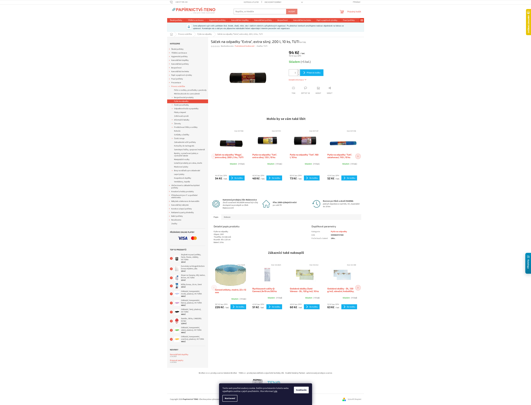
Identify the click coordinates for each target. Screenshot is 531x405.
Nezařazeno (176, 220)
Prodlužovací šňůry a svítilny (186, 127)
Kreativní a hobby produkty (182, 191)
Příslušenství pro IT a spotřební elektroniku (184, 196)
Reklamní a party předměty (182, 212)
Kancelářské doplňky (180, 60)
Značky (174, 223)
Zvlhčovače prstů (181, 116)
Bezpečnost (176, 67)
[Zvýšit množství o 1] (298, 71)
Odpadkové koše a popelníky (186, 108)
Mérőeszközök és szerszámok (187, 93)
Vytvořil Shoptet (354, 399)
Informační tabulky (181, 120)
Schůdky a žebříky (181, 134)
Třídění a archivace (179, 53)
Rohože (177, 131)
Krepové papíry (176, 360)
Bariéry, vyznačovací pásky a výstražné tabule (186, 154)
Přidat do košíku (314, 72)
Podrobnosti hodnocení (244, 46)
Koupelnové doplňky (182, 178)
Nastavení (230, 398)
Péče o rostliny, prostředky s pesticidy (190, 90)
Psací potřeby (177, 79)
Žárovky (177, 123)
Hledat (291, 11)
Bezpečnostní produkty (184, 97)
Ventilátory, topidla (182, 181)
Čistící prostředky (181, 105)
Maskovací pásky (181, 166)
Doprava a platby (251, 2)
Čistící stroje (179, 138)
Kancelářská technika (180, 71)
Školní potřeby (177, 49)
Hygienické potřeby (179, 56)
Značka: (262, 46)
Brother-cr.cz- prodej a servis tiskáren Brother (218, 373)
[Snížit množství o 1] (298, 74)
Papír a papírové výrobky (181, 75)
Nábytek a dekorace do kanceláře (185, 201)
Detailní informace (296, 79)
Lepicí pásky (179, 174)
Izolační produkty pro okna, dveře (188, 163)
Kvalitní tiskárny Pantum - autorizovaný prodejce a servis (308, 373)
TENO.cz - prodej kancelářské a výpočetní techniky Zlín (261, 373)
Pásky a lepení (180, 112)
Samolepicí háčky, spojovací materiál (189, 149)
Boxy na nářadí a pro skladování (187, 170)
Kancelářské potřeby (180, 64)
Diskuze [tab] (227, 217)
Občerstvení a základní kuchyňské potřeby (185, 186)
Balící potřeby (177, 216)
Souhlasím (301, 390)
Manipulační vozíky (181, 159)
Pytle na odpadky (181, 101)
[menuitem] (176, 20)
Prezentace (176, 82)
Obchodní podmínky (272, 2)
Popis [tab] (216, 217)
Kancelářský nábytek (180, 205)
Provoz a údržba (178, 86)
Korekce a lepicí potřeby (181, 208)
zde (275, 391)
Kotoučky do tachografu (184, 145)
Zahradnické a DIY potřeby (185, 142)
